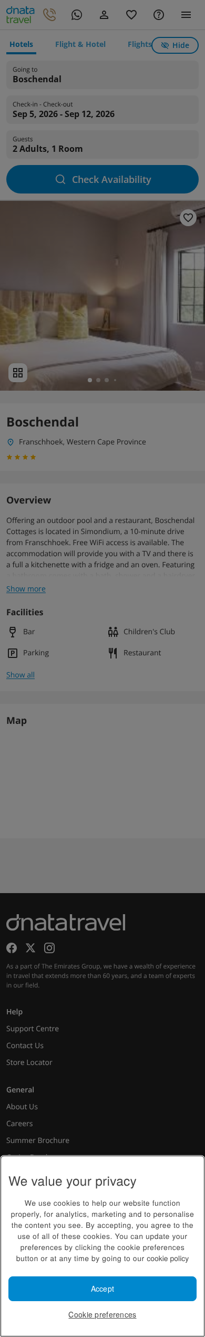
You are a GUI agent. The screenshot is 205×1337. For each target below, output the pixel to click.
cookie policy (168, 1258)
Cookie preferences (102, 1314)
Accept (103, 1288)
